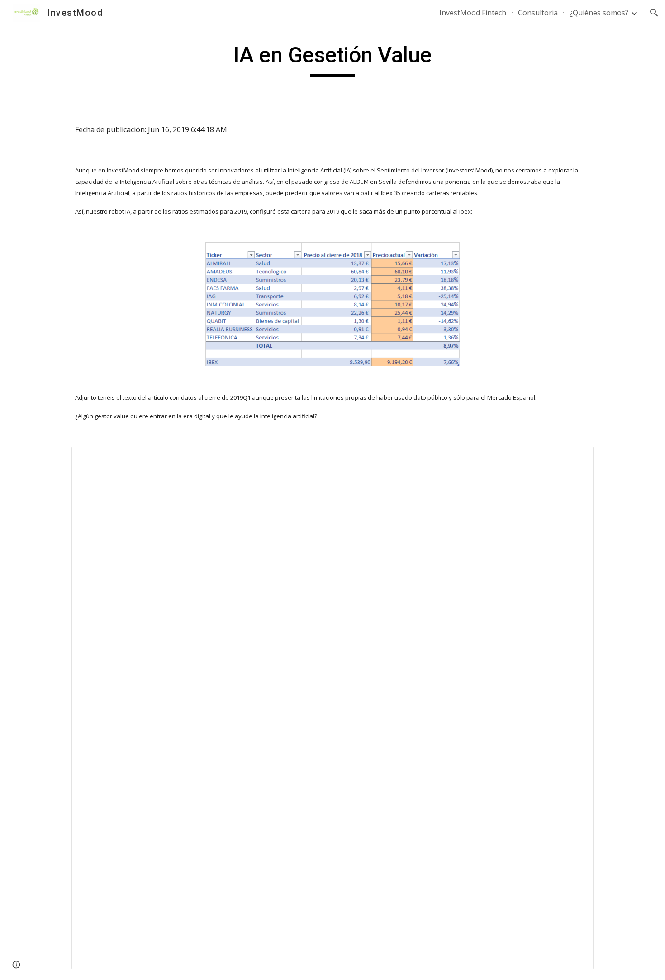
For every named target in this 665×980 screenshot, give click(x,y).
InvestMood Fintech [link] (472, 13)
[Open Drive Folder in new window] (576, 458)
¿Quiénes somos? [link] (599, 13)
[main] (332, 59)
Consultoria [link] (538, 13)
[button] (654, 13)
